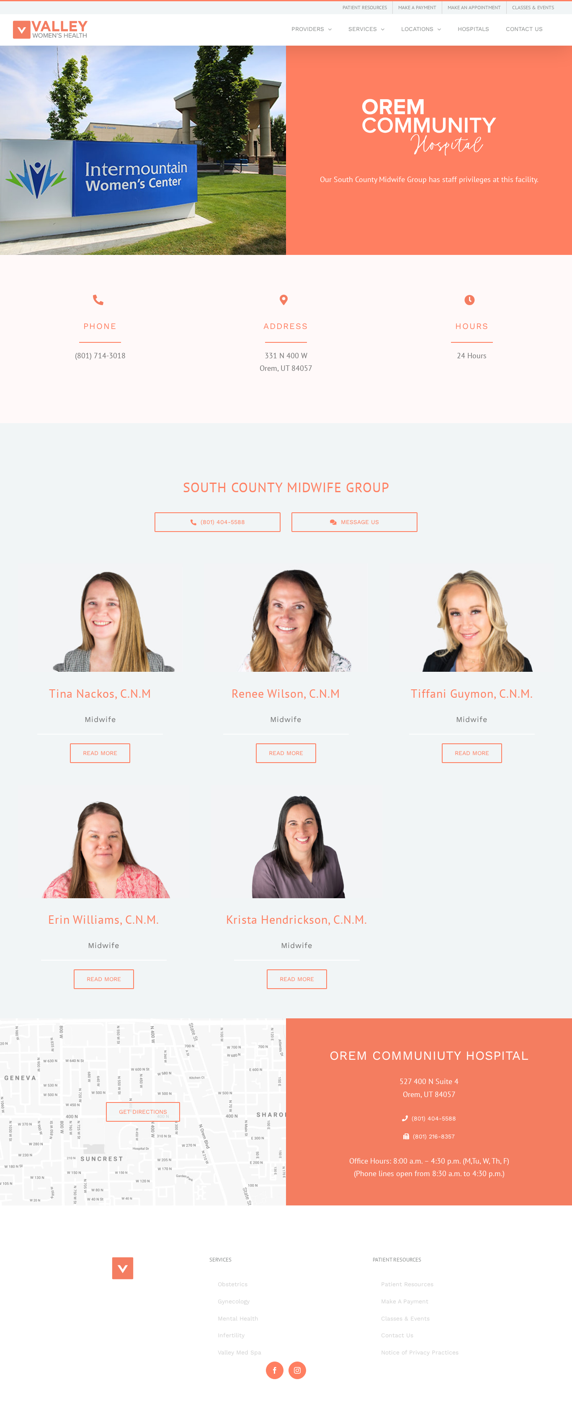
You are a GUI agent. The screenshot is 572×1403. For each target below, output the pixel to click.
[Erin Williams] (104, 788)
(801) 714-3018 (100, 355)
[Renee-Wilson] (286, 567)
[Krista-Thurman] (297, 788)
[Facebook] (274, 1370)
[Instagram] (297, 1370)
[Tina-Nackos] (100, 567)
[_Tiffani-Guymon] (471, 567)
